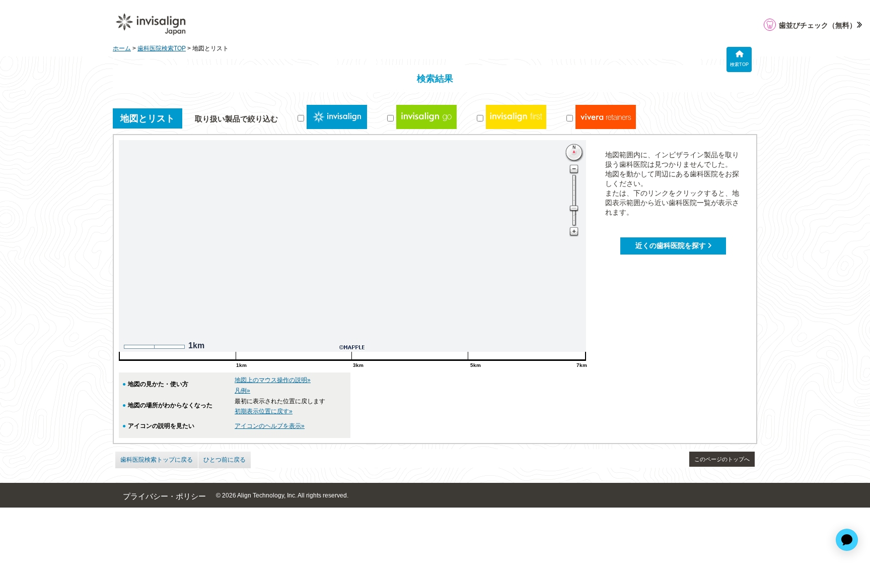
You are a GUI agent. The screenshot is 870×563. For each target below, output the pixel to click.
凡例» (242, 390)
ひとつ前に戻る (224, 459)
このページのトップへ (722, 459)
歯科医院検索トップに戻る (156, 459)
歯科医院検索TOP (161, 48)
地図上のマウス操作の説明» (273, 380)
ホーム (122, 48)
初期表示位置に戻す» (264, 411)
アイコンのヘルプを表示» (270, 425)
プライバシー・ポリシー (164, 496)
